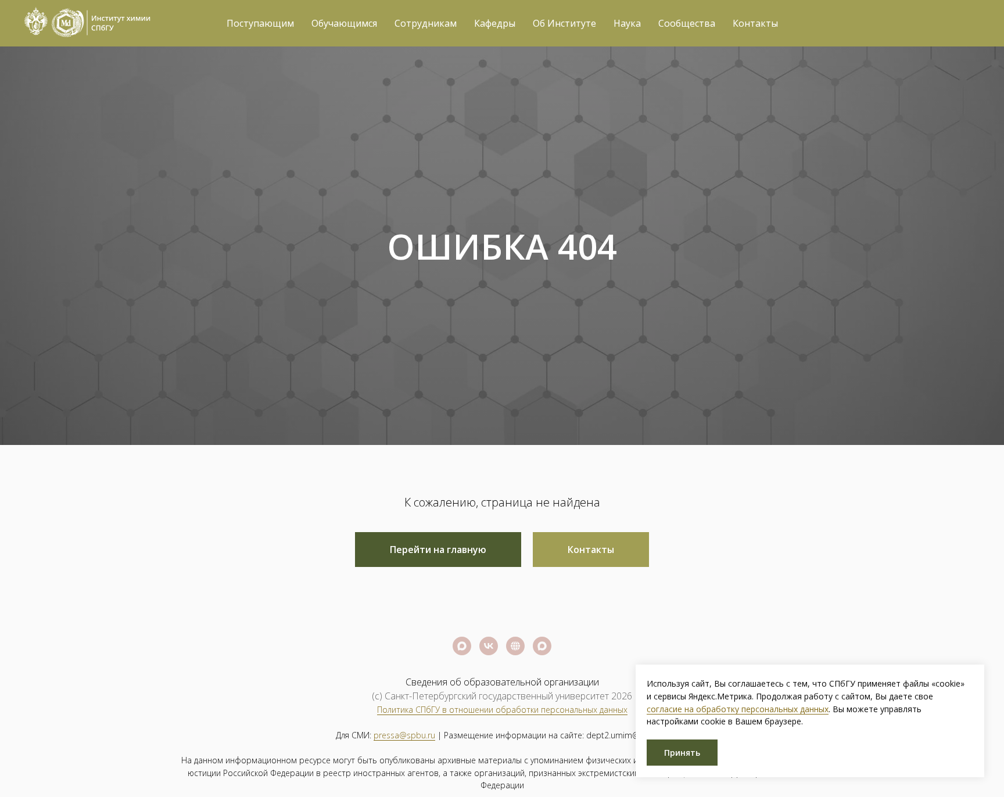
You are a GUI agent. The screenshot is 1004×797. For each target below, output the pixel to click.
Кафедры (494, 23)
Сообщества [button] (686, 23)
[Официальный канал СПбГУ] (462, 646)
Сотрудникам (426, 23)
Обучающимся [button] (344, 23)
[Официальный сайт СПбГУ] (515, 646)
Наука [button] (627, 23)
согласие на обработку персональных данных (738, 709)
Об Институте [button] (564, 23)
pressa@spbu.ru (404, 735)
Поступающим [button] (260, 23)
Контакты (755, 23)
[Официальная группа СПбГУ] (488, 646)
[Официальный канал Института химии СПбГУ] (542, 646)
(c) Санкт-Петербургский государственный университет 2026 (502, 696)
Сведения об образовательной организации (502, 682)
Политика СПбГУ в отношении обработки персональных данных (502, 709)
